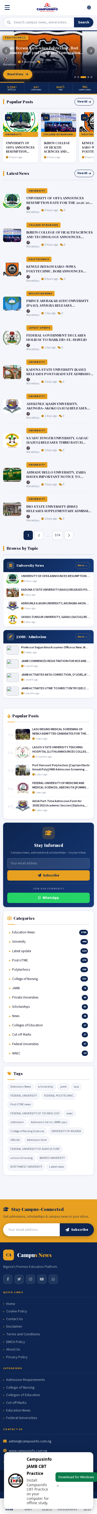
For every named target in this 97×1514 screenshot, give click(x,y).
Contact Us (14, 1319)
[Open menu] (8, 7)
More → (83, 565)
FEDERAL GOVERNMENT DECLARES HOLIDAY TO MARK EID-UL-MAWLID (56, 337)
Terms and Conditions (23, 1334)
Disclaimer (14, 1326)
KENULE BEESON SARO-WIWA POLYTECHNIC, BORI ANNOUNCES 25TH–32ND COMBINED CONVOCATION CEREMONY (59, 273)
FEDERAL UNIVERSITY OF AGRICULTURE (35, 1149)
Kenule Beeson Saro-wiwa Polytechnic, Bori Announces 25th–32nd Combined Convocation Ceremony (41, 50)
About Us (13, 1349)
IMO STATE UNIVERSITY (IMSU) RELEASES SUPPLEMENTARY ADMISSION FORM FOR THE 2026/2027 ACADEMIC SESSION (59, 513)
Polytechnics (15, 37)
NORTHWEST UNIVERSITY (26, 1167)
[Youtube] (42, 1279)
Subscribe (51, 875)
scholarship (45, 1087)
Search (83, 22)
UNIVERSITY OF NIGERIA (66, 1131)
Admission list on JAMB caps (49, 1122)
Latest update (39, 328)
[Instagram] (30, 1279)
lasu (76, 1087)
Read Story (15, 74)
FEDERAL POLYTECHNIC (58, 1096)
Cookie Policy (16, 1311)
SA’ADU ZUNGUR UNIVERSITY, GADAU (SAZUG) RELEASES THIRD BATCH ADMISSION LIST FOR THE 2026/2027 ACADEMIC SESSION (57, 445)
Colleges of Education (23, 1395)
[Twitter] (19, 1279)
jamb (63, 1087)
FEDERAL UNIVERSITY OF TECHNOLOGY (34, 1113)
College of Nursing (58, 134)
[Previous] (6, 51)
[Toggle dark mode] (89, 7)
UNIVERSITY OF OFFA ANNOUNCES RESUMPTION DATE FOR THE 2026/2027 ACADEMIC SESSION (59, 202)
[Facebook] (7, 1279)
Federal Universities (21, 1418)
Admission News (20, 1087)
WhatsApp (51, 898)
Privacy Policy (17, 1357)
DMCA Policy (15, 1342)
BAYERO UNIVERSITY (52, 1158)
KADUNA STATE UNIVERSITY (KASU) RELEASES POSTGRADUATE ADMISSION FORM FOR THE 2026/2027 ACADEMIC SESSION (59, 376)
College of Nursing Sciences (27, 1131)
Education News (40, 293)
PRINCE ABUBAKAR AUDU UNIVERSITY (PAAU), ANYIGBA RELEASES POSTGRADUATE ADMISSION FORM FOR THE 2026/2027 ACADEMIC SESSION (60, 307)
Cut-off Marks (16, 1402)
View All (82, 102)
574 (57, 535)
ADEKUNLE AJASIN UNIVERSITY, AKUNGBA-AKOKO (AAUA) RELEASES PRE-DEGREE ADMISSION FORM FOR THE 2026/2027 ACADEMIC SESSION (56, 410)
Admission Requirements (25, 1380)
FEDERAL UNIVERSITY (23, 1096)
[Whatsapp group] (53, 1279)
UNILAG (15, 1140)
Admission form (37, 1140)
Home (10, 1304)
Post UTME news (20, 1104)
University (13, 134)
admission (17, 1122)
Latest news (56, 1167)
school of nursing (21, 1158)
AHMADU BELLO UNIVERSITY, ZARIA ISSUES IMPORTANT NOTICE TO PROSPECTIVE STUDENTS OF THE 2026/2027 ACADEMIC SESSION (56, 479)
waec (69, 1113)
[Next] (91, 51)
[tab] (75, 77)
